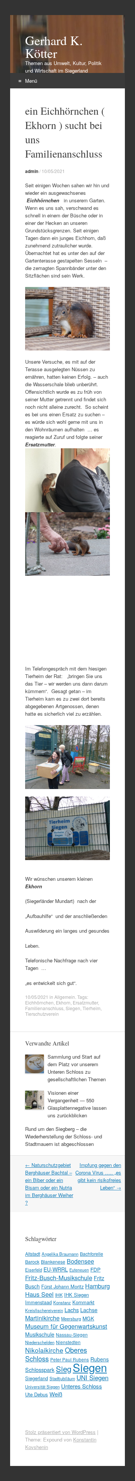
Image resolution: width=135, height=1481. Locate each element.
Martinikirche (42, 1317)
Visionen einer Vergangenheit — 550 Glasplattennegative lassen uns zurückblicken (77, 1104)
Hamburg (97, 1285)
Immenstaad (38, 1302)
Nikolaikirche (44, 1350)
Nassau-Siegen (72, 1334)
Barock (32, 1261)
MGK (88, 1318)
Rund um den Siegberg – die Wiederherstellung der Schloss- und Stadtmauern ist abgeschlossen (63, 1136)
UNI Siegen (92, 1377)
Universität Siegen (42, 1387)
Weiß (56, 1394)
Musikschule (39, 1334)
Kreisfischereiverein (44, 1310)
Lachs (71, 1310)
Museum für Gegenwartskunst (66, 1326)
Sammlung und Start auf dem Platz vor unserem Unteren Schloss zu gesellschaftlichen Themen (77, 1068)
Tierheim (91, 1008)
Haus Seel (39, 1294)
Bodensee (80, 1261)
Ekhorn (63, 1002)
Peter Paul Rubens (69, 1359)
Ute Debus (36, 1394)
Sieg (63, 1368)
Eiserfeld (33, 1270)
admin (31, 171)
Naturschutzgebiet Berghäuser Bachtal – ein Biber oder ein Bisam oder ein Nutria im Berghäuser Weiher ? (49, 1183)
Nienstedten (68, 1342)
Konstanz (62, 1302)
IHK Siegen (76, 1294)
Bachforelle (91, 1253)
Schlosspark (39, 1369)
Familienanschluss (44, 1008)
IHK (59, 1294)
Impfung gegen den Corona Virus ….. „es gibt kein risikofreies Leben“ (98, 1176)
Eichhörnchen (39, 1002)
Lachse (89, 1310)
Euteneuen (79, 1270)
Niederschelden (39, 1342)
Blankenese (53, 1261)
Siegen (73, 1008)
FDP (95, 1269)
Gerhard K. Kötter (54, 46)
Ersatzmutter (85, 1002)
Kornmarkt (83, 1302)
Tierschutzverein (42, 1014)
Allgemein (64, 997)
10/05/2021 (53, 171)
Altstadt (32, 1253)
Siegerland (36, 1378)
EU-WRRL (56, 1269)
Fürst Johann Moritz (62, 1286)
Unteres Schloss (81, 1386)
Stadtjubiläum (62, 1378)
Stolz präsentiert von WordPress (60, 1431)
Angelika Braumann (60, 1254)
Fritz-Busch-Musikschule (58, 1277)
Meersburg (71, 1319)
